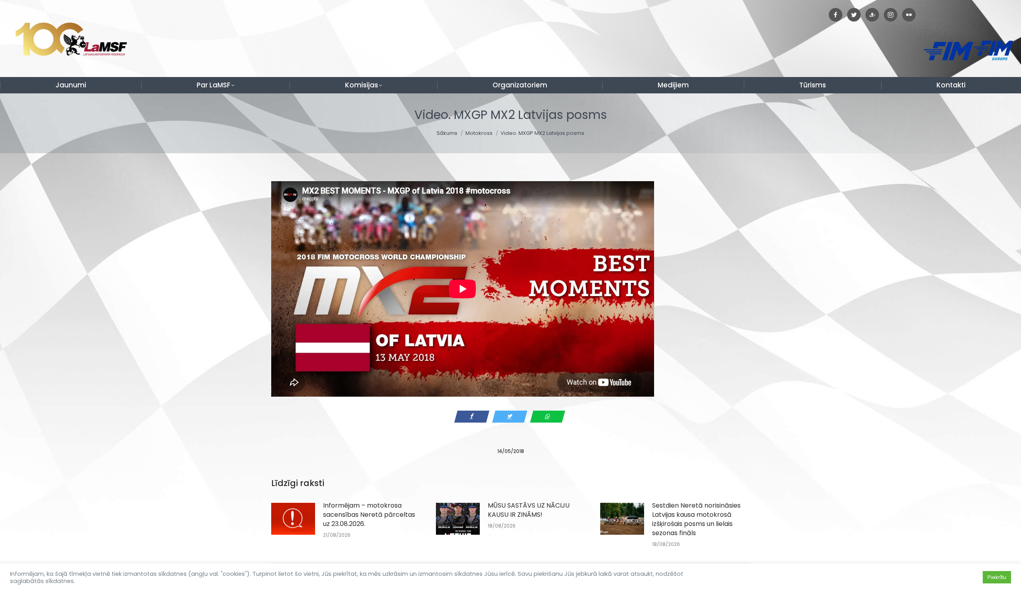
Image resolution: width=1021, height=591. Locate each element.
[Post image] (293, 519)
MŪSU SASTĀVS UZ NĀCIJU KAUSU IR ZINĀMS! (529, 510)
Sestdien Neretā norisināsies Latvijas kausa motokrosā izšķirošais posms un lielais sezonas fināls (696, 519)
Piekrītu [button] (996, 577)
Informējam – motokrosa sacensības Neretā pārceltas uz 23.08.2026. (369, 514)
